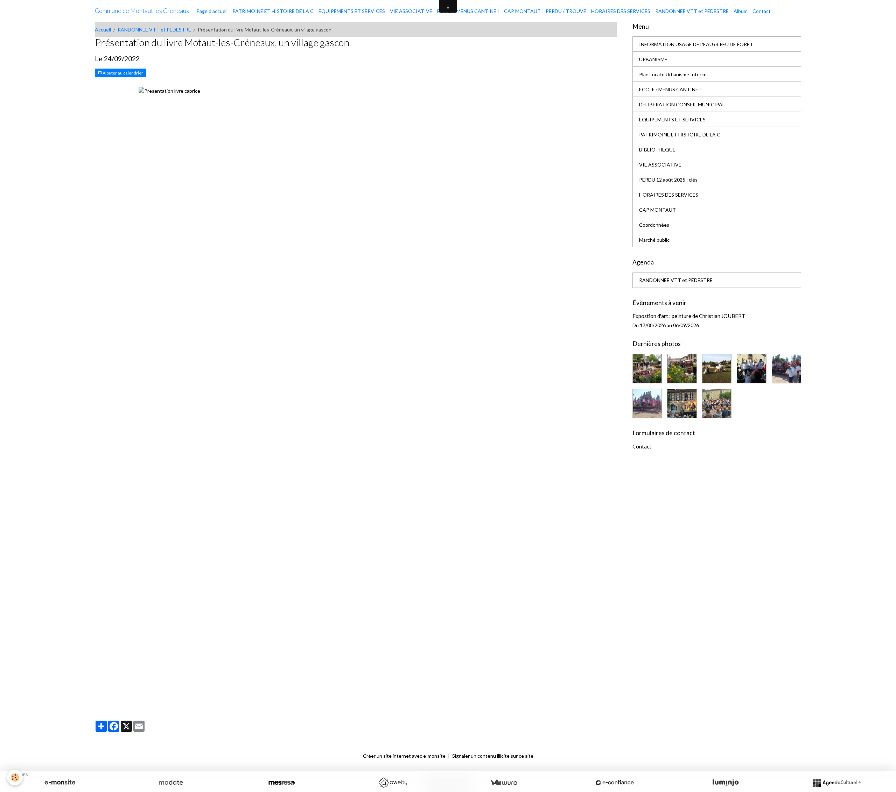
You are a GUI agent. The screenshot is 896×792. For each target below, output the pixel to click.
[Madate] (171, 782)
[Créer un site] (60, 782)
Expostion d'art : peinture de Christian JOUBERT (689, 316)
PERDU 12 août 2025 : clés (668, 180)
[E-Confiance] (614, 782)
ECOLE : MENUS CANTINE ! (468, 11)
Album (741, 11)
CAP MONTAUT (522, 11)
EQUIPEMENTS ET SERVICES (351, 11)
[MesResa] (281, 782)
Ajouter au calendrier (122, 73)
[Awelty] (392, 782)
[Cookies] (15, 777)
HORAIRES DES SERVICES (620, 11)
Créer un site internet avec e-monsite (404, 756)
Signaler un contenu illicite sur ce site (492, 756)
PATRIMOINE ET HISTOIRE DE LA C (273, 11)
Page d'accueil (211, 11)
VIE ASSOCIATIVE (411, 11)
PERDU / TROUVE (566, 11)
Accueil (103, 30)
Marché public (654, 240)
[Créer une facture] (503, 782)
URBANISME (653, 59)
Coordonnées (654, 225)
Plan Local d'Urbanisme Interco (673, 74)
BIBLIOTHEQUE (657, 150)
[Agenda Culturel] (836, 782)
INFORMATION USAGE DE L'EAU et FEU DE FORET (696, 44)
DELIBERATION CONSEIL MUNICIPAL (682, 104)
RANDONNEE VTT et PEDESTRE (692, 11)
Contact (761, 11)
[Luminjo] (725, 782)
